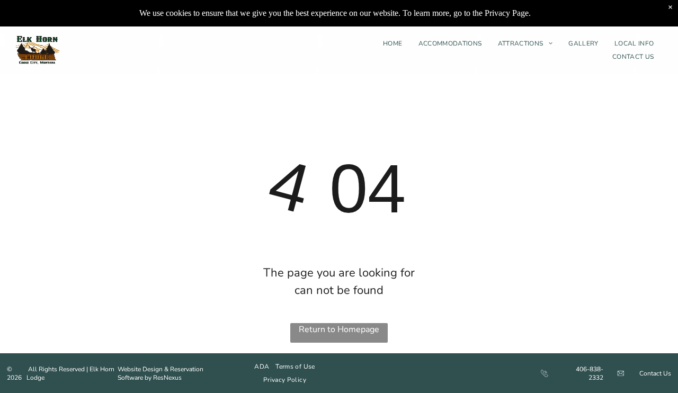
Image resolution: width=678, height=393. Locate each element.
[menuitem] (395, 43)
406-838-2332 (589, 373)
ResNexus (167, 377)
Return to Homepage (339, 329)
